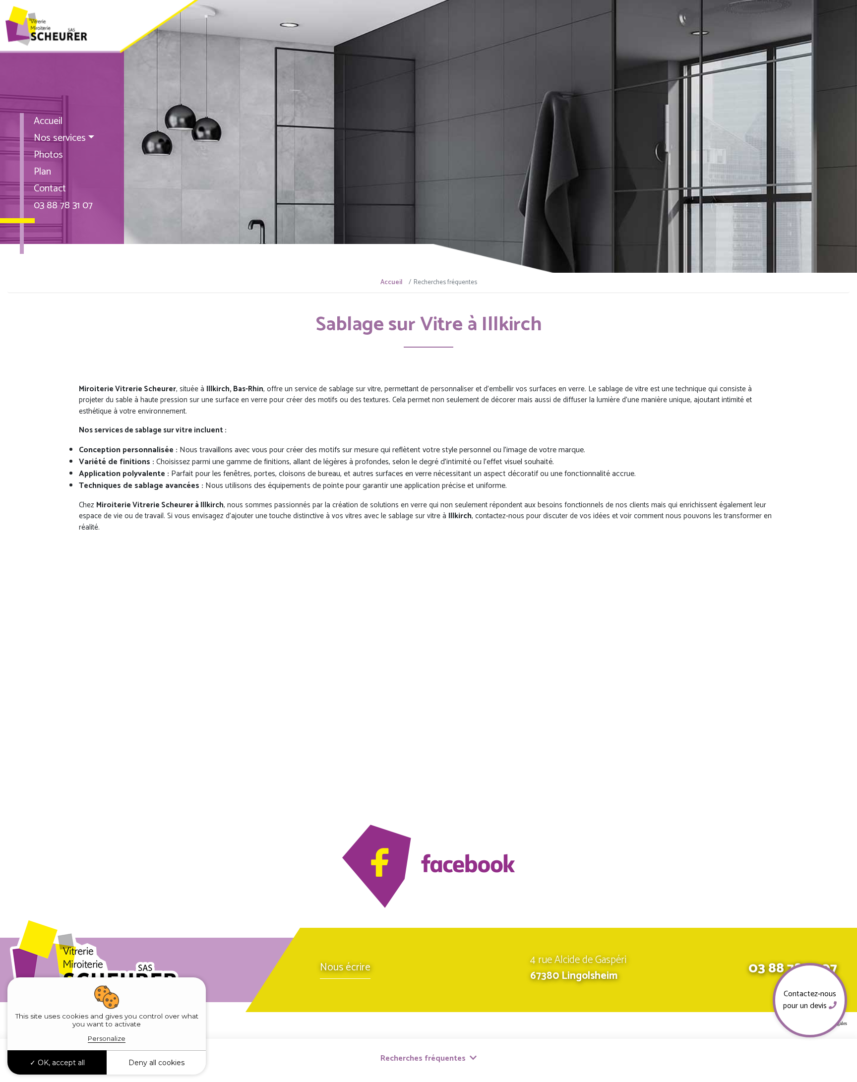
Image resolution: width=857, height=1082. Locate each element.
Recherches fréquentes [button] (424, 1058)
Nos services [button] (60, 138)
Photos (48, 155)
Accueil (48, 121)
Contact (50, 188)
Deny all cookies (156, 1062)
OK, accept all (60, 1062)
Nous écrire (345, 967)
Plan (42, 172)
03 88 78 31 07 (63, 205)
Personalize (106, 1038)
